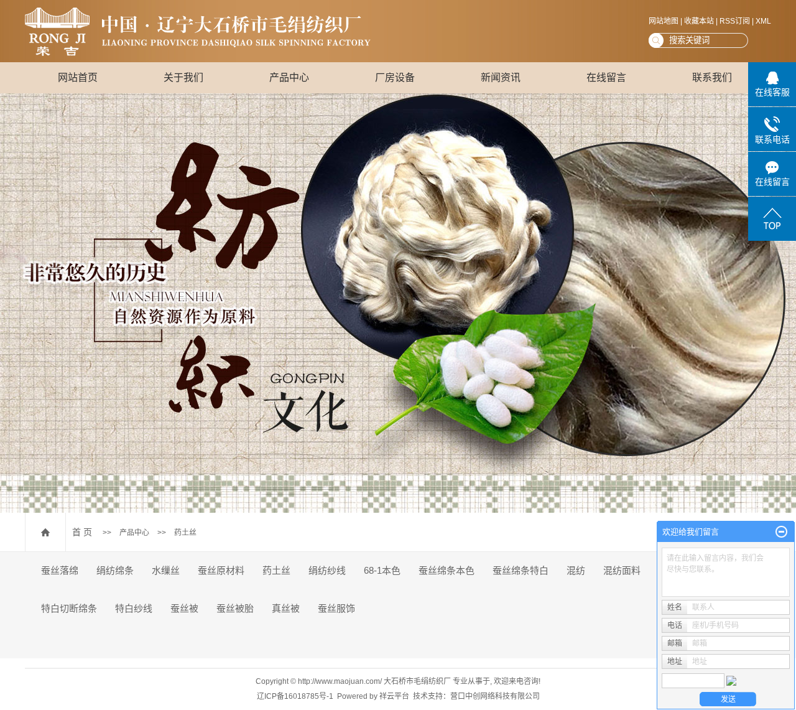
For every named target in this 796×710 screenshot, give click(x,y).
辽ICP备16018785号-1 (295, 696)
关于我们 (183, 77)
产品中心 (289, 77)
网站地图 (663, 21)
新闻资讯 (501, 77)
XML (763, 21)
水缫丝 (166, 570)
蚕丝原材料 (221, 570)
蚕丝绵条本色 (446, 570)
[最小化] (781, 532)
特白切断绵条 (69, 608)
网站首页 (78, 77)
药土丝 (185, 532)
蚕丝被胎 (235, 608)
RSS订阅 (735, 21)
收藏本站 (699, 21)
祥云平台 (394, 696)
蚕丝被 (184, 608)
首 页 (82, 532)
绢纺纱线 (327, 570)
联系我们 (712, 77)
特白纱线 (133, 608)
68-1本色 (382, 570)
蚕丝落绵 (59, 570)
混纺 (576, 570)
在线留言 (606, 77)
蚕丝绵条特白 (520, 570)
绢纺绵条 (115, 570)
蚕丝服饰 (336, 608)
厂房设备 (395, 77)
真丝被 (286, 608)
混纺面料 (622, 570)
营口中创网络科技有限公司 (495, 696)
